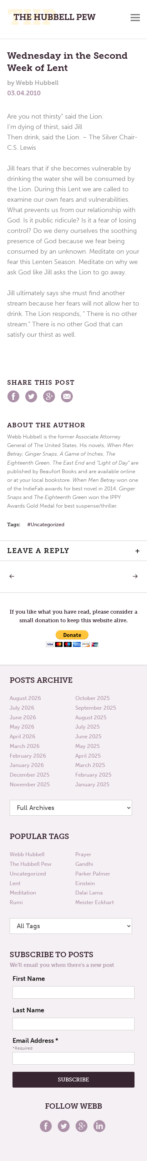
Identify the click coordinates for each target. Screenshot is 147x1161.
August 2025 (90, 717)
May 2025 (87, 746)
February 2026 (28, 756)
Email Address (35, 1041)
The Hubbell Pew (30, 864)
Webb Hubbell (27, 854)
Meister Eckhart (94, 902)
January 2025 (92, 784)
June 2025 (88, 736)
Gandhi (84, 864)
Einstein (85, 883)
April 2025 (88, 756)
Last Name (28, 1010)
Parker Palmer (92, 873)
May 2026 (22, 727)
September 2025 (95, 708)
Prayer (83, 854)
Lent (15, 883)
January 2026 (27, 765)
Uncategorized (47, 525)
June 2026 (23, 717)
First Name (28, 979)
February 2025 (93, 775)
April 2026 (22, 736)
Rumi (16, 902)
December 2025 (29, 775)
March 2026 (25, 746)
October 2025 (92, 698)
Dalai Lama (89, 892)
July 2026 (22, 708)
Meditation (23, 892)
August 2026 (25, 698)
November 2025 (30, 784)
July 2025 (87, 727)
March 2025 (90, 765)
